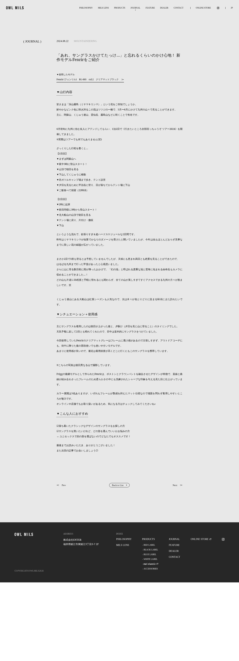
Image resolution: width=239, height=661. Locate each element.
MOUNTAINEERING (85, 41)
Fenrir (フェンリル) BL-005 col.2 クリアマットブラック (88, 79)
